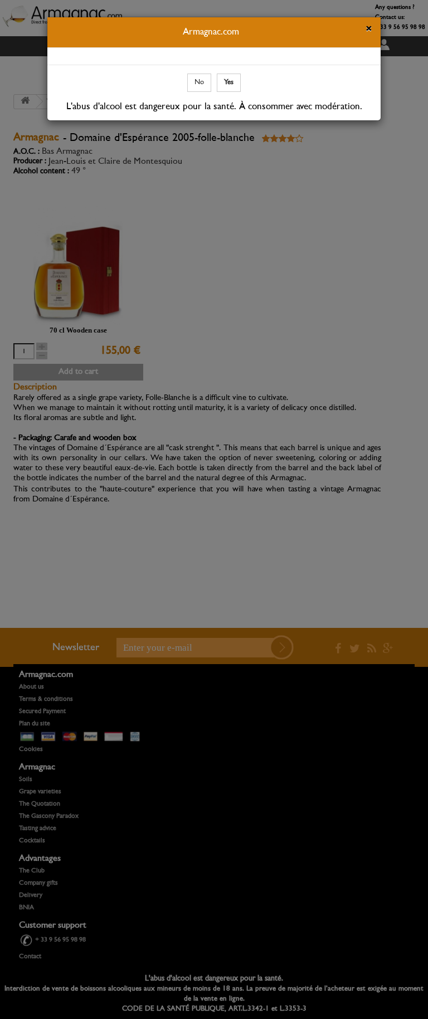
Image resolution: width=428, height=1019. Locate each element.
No (199, 82)
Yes (229, 82)
